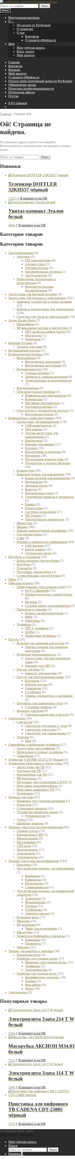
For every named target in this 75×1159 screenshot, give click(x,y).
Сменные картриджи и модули (47, 714)
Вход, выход (25, 51)
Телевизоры (25, 793)
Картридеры (33, 440)
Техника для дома (29, 346)
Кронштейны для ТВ (31, 774)
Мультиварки (26, 924)
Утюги (21, 819)
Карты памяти (35, 549)
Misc (28, 741)
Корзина (14, 70)
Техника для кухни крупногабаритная (35, 827)
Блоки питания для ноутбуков (38, 560)
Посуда (13, 639)
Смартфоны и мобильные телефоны (34, 744)
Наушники (32, 455)
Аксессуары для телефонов (36, 748)
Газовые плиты (27, 831)
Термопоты (33, 943)
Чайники (23, 947)
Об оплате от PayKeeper (34, 25)
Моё (11, 44)
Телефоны (24, 624)
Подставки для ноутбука (34, 572)
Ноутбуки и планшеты (24, 557)
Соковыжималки (37, 887)
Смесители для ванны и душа (46, 726)
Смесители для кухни (40, 729)
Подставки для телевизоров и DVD (42, 782)
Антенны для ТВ (29, 771)
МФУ (29, 617)
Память (30, 504)
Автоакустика (35, 264)
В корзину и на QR (33, 198)
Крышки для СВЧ (37, 665)
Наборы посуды (36, 684)
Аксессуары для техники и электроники (37, 298)
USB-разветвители (38, 425)
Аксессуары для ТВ (31, 767)
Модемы (31, 602)
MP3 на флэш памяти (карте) (45, 331)
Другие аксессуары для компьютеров (41, 435)
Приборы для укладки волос (37, 973)
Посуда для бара (28, 669)
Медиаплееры (26, 778)
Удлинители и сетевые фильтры (47, 463)
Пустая (13, 96)
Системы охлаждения (40, 512)
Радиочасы (32, 339)
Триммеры (32, 966)
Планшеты (24, 568)
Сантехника (16, 718)
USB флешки (34, 545)
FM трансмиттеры (38, 260)
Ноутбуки (23, 564)
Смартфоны (25, 756)
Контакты (32, 36)
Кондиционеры (28, 388)
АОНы (30, 632)
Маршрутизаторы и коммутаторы (48, 594)
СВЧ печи (24, 846)
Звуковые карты (36, 485)
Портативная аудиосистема (44, 459)
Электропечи (26, 853)
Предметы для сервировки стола (40, 703)
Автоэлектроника (21, 253)
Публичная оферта (21, 92)
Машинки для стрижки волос (46, 962)
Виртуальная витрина (23, 17)
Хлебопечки (33, 909)
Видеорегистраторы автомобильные (39, 288)
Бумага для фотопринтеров (44, 613)
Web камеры (33, 429)
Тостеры (31, 906)
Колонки (31, 448)
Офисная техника (20, 583)
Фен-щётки (33, 985)
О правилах (25, 29)
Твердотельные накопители (44, 519)
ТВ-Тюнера (33, 515)
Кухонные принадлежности (36, 654)
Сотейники (33, 692)
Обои (12, 579)
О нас (21, 32)
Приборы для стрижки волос (37, 958)
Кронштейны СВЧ (30, 834)
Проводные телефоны (40, 635)
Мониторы (24, 523)
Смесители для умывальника (45, 733)
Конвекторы (33, 399)
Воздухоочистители (39, 414)
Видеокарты (33, 482)
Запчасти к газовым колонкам (46, 376)
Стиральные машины (32, 808)
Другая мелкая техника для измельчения (45, 868)
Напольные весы (29, 955)
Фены (29, 988)
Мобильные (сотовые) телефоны (40, 752)
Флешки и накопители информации (42, 542)
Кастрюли (32, 681)
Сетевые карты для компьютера (47, 605)
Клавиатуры (25, 470)
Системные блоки (29, 534)
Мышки (22, 527)
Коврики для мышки (39, 444)
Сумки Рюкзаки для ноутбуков (38, 575)
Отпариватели (35, 816)
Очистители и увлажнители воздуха (42, 410)
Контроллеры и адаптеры (43, 452)
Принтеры (32, 620)
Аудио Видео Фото (21, 320)
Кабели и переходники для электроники (45, 309)
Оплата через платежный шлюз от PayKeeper (40, 81)
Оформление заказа (22, 85)
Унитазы (23, 737)
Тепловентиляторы (38, 407)
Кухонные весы (28, 917)
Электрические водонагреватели (48, 380)
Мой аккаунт (26, 55)
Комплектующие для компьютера (40, 474)
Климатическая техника (25, 354)
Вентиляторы (26, 358)
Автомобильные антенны (43, 271)
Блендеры (24, 864)
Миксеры (23, 921)
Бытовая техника (20, 343)
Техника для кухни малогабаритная (33, 861)
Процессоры (34, 508)
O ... (11, 21)
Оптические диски (38, 553)
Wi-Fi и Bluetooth (37, 590)
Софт (20, 538)
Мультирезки (34, 883)
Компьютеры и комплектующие (31, 418)
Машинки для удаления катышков (41, 801)
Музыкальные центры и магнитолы (42, 328)
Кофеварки (33, 940)
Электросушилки (37, 913)
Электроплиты (27, 857)
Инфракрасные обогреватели (45, 395)
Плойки (30, 981)
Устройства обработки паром (37, 812)
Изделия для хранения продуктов (40, 643)
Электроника (17, 992)
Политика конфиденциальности (31, 88)
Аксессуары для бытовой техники (32, 294)
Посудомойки (26, 842)
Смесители (24, 722)
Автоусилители (36, 275)
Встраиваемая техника (24, 350)
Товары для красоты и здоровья (30, 951)
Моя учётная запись (31, 47)
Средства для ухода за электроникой (42, 316)
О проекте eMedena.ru (40, 40)
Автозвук (23, 256)
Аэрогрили (33, 898)
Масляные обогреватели (42, 403)
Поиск (45, 6)
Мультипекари (35, 902)
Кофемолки (33, 879)
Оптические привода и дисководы (49, 497)
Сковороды (33, 688)
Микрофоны (25, 324)
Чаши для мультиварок (41, 928)
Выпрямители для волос (42, 977)
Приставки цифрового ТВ (35, 789)
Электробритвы (36, 970)
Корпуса (31, 489)
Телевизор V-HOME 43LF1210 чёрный (36, 759)
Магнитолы (33, 335)
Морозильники (27, 838)
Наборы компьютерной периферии (41, 530)
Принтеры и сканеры (32, 609)
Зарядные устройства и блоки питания (44, 301)
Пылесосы (24, 804)
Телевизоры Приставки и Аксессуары (35, 763)
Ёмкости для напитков (41, 673)
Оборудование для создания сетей (41, 587)
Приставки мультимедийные (37, 786)
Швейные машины (30, 823)
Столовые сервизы (38, 707)
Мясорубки (25, 932)
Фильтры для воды (30, 711)
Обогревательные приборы (36, 391)
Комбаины (32, 876)
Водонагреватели (29, 369)
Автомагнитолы (36, 268)
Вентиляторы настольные (43, 365)
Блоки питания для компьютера (47, 478)
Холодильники (27, 849)
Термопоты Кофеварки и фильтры (41, 936)
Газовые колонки (37, 373)
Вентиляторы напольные (43, 361)
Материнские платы (39, 493)
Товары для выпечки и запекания (48, 696)
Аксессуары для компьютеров (38, 422)
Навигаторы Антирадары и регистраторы (36, 281)
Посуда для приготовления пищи (40, 677)
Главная (14, 62)
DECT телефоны (37, 628)
